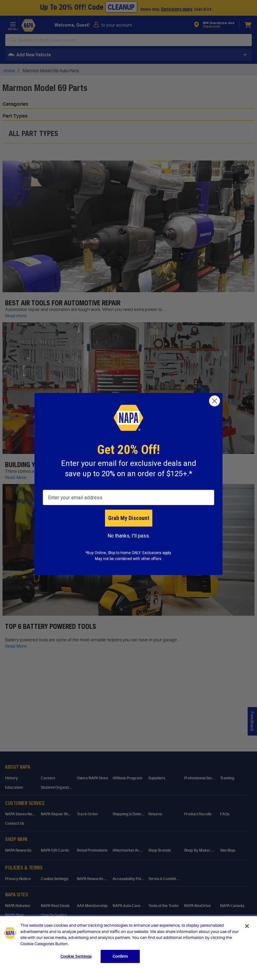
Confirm (120, 956)
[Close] (247, 926)
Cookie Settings (76, 956)
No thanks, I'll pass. (129, 536)
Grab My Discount (128, 518)
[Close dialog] (214, 400)
